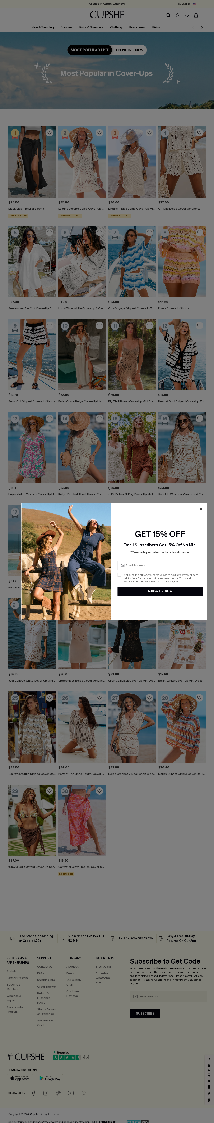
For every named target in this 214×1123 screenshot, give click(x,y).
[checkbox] (119, 575)
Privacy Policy (147, 581)
